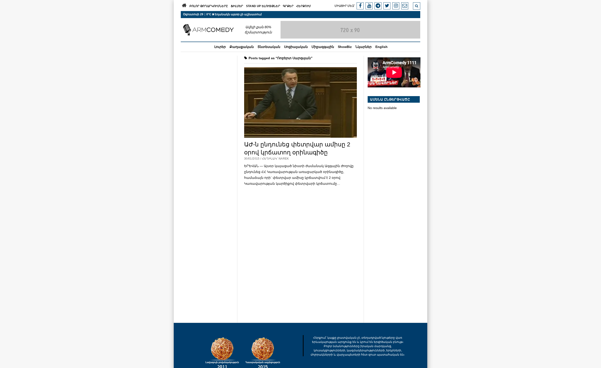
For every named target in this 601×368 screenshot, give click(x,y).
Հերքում (303, 6)
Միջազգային (323, 47)
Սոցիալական (296, 47)
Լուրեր (220, 47)
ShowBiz (345, 47)
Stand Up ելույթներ (263, 6)
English (381, 47)
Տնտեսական (269, 47)
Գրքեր (288, 6)
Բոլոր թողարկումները (208, 6)
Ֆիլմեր (237, 6)
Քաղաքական (242, 47)
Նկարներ (363, 47)
